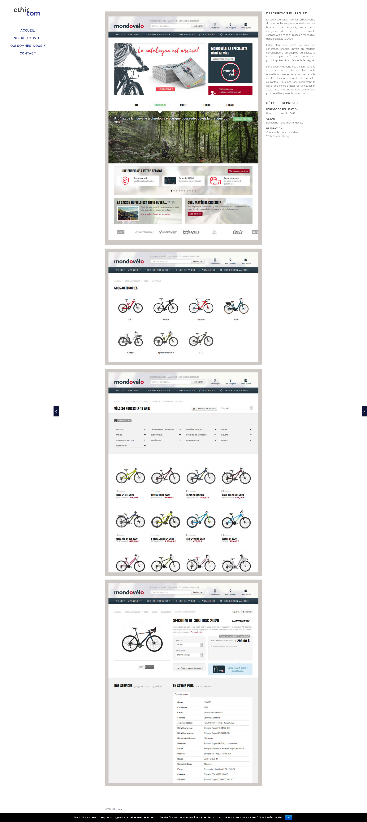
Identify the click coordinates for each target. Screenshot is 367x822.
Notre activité (28, 38)
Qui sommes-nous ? (27, 46)
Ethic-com (117, 809)
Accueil (27, 30)
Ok (288, 817)
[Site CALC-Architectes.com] (56, 411)
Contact (28, 53)
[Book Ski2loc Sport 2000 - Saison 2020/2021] (364, 411)
